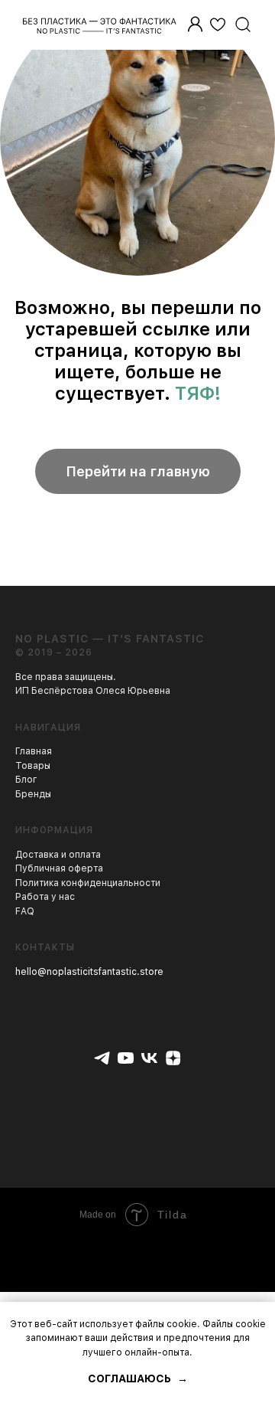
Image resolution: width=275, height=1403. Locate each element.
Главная (33, 751)
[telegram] (102, 1058)
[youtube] (125, 1058)
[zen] (173, 1058)
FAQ (24, 911)
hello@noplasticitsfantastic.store (89, 971)
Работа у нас (45, 896)
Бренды (33, 794)
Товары (32, 765)
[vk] (149, 1058)
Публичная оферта (59, 868)
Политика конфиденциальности (87, 883)
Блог (26, 779)
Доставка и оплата (58, 854)
